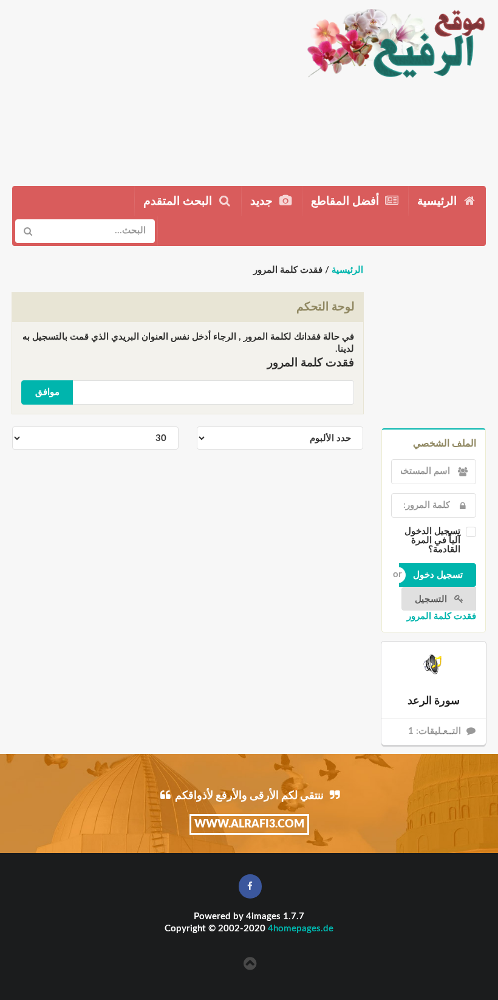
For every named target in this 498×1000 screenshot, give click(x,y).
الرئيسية (438, 201)
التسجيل (432, 599)
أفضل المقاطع (346, 201)
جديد (263, 201)
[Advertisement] (147, 88)
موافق (47, 392)
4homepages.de (300, 928)
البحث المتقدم (179, 201)
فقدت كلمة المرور (441, 616)
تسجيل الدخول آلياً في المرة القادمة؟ (432, 540)
